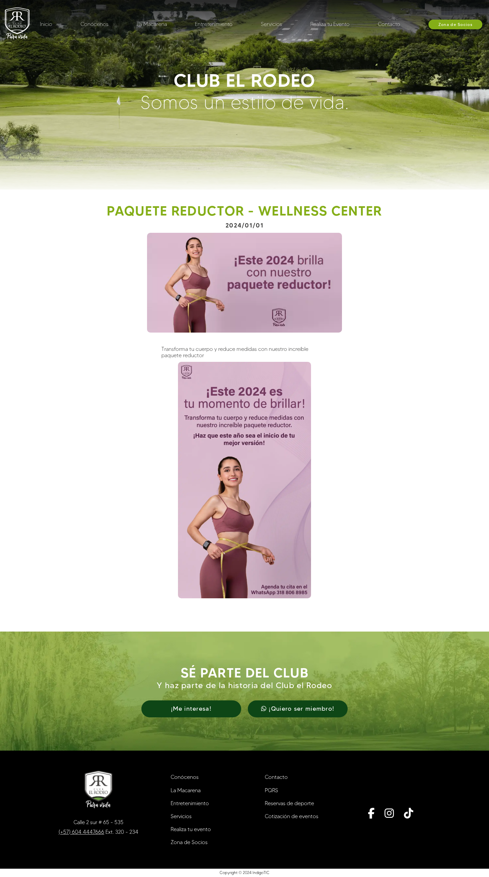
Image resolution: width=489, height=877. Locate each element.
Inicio (46, 24)
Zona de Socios (455, 24)
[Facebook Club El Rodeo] (371, 813)
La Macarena (152, 24)
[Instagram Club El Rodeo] (389, 813)
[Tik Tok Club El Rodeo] (408, 813)
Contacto (389, 24)
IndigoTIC (260, 872)
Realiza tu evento (191, 829)
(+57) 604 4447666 (81, 832)
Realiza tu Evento (330, 24)
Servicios (271, 24)
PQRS (271, 790)
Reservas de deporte (289, 803)
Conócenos (94, 24)
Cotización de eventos (291, 816)
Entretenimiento (214, 24)
